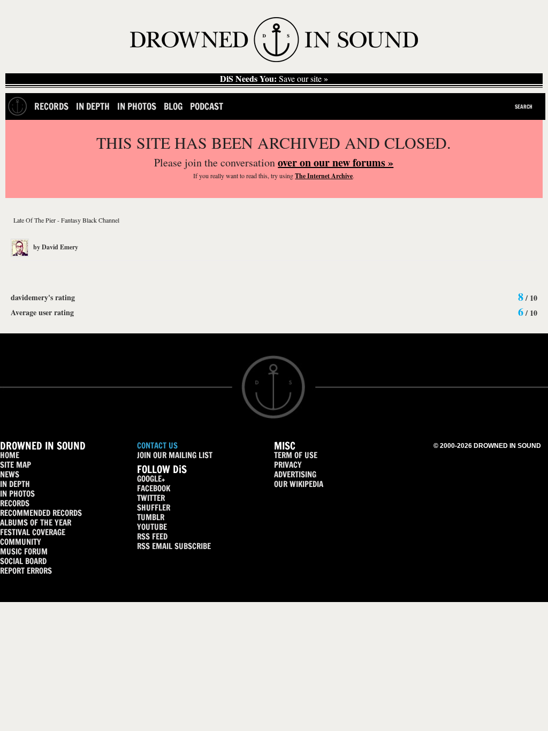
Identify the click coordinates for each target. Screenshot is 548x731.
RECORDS (14, 503)
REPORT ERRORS (26, 570)
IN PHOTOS (17, 493)
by (55, 247)
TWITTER (151, 498)
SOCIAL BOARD (23, 561)
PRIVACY (288, 464)
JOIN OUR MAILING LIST (174, 455)
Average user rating (42, 312)
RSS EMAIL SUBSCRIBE (174, 546)
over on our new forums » (335, 162)
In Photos (136, 106)
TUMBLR (150, 517)
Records (51, 106)
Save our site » (274, 78)
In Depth (93, 106)
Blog (173, 106)
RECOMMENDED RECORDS (41, 513)
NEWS (9, 474)
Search (523, 106)
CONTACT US (157, 445)
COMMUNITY (20, 541)
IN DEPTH (15, 484)
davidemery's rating (43, 297)
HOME (9, 455)
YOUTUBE (152, 526)
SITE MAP (15, 464)
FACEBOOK (153, 488)
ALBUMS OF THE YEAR (35, 522)
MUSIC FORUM (24, 551)
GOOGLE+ (151, 478)
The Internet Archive (324, 175)
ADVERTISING (295, 474)
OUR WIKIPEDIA (298, 484)
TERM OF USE (295, 455)
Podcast (206, 106)
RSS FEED (152, 536)
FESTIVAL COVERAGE (32, 532)
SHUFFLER (153, 507)
